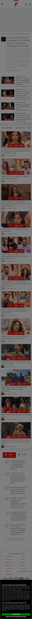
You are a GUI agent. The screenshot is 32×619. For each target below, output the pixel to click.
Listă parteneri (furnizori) (5, 611)
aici (8, 596)
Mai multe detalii (18, 589)
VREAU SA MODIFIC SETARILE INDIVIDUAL (16, 616)
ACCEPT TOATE (16, 614)
